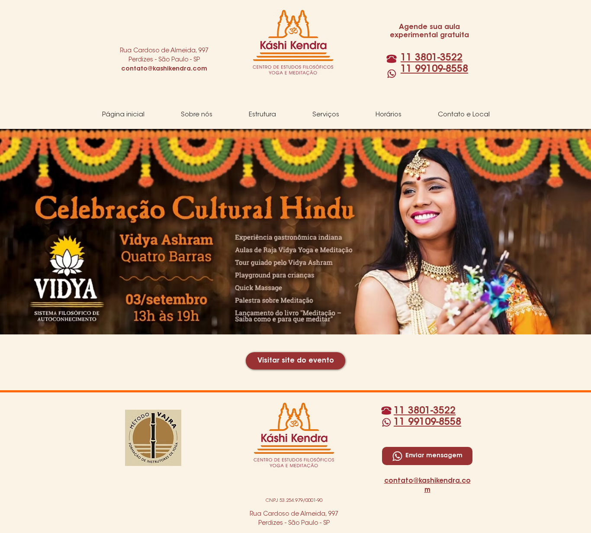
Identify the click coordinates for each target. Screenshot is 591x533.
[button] (197, 115)
